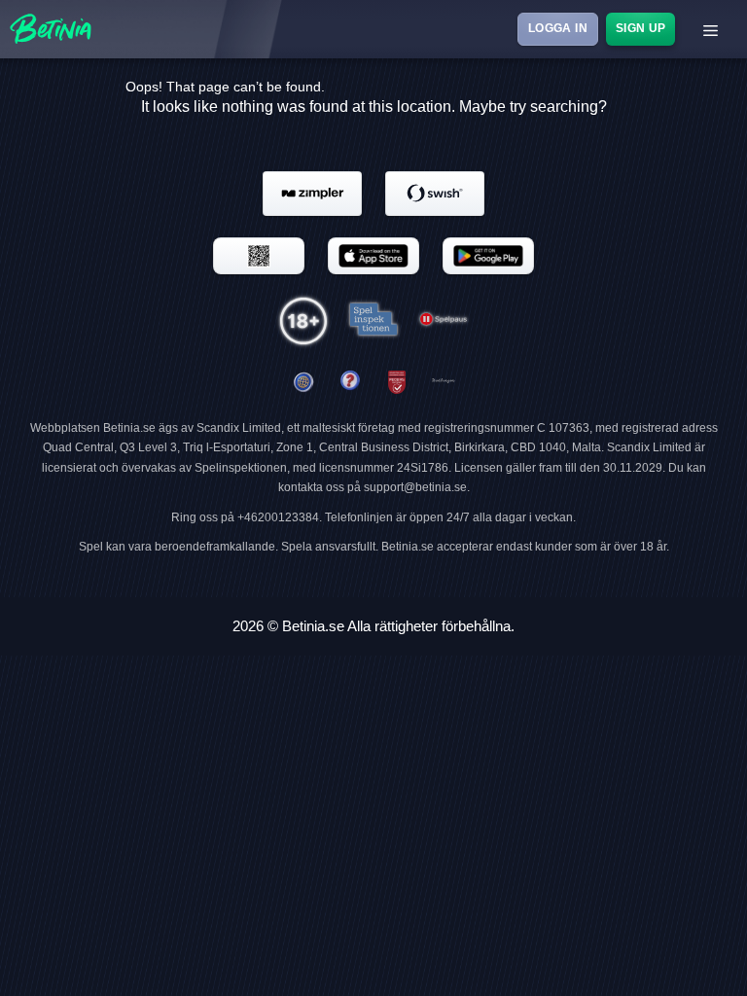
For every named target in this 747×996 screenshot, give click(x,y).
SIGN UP (640, 28)
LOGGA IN (557, 28)
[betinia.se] (350, 383)
